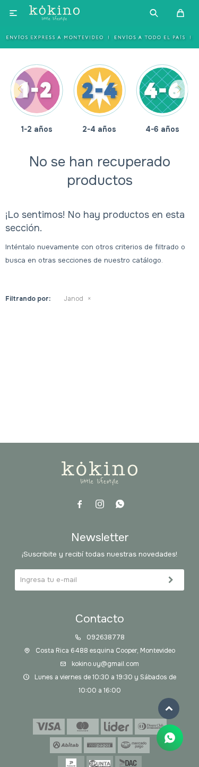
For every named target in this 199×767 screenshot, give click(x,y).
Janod (73, 298)
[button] (154, 13)
